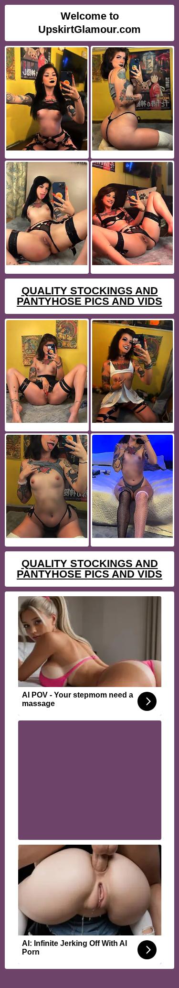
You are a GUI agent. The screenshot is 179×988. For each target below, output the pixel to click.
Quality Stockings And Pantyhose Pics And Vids (89, 296)
